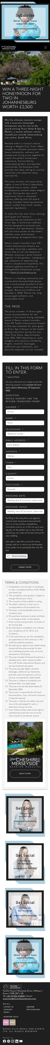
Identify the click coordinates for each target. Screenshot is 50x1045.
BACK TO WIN (25, 774)
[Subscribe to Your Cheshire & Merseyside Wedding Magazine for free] (25, 956)
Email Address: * (17, 441)
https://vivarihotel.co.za (23, 273)
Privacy (7, 1012)
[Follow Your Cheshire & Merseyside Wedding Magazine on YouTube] (25, 814)
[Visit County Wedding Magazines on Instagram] (13, 1041)
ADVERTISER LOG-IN (11, 1017)
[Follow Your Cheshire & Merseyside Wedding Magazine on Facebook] (25, 909)
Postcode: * (14, 485)
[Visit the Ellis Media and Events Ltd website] (12, 987)
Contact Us (8, 1007)
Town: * (11, 463)
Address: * (13, 452)
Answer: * (12, 407)
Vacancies (8, 1009)
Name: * (11, 418)
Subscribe (30, 1007)
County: (11, 474)
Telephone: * (14, 430)
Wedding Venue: (17, 507)
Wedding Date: (16, 496)
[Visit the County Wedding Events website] (6, 1022)
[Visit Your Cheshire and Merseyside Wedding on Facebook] (5, 1041)
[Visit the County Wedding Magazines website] (12, 1022)
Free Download (33, 1009)
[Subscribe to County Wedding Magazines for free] (25, 22)
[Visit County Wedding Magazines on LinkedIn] (17, 1041)
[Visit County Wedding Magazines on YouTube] (21, 1041)
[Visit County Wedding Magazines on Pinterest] (9, 1041)
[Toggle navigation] (45, 47)
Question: (13, 396)
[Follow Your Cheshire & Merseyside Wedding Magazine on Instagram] (25, 862)
